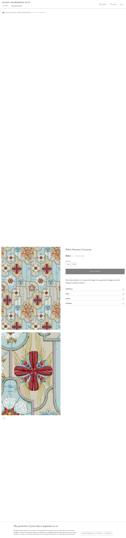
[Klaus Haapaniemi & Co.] (16, 2)
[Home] (3, 12)
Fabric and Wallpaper (24, 12)
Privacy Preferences (88, 533)
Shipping (69, 303)
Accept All (108, 533)
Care (67, 294)
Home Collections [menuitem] (16, 5)
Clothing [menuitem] (5, 5)
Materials (69, 289)
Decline (99, 533)
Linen (68, 264)
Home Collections (11, 12)
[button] (30, 288)
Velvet (74, 264)
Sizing (68, 298)
